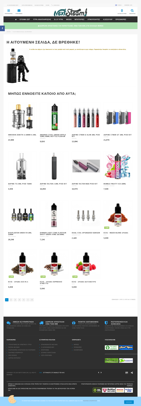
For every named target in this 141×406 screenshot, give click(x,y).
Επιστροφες (45, 350)
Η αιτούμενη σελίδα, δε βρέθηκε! (22, 31)
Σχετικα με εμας (14, 347)
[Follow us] (132, 373)
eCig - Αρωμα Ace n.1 (18, 282)
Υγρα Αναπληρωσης (42, 19)
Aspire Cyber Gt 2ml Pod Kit (118, 135)
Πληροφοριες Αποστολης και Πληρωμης (21, 350)
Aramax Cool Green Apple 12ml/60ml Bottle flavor (53, 135)
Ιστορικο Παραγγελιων (48, 352)
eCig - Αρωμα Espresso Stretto (51, 282)
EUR (128, 5)
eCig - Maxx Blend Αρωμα (116, 233)
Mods (69, 19)
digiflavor (12, 236)
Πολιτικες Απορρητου (15, 352)
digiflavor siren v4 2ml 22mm (20, 233)
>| (31, 299)
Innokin (11, 137)
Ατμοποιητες (94, 19)
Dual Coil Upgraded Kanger (86, 233)
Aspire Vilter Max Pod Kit (85, 184)
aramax (43, 138)
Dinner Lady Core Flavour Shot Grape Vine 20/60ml (53, 233)
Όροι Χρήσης (12, 355)
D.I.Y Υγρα (58, 19)
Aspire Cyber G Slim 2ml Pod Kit (86, 135)
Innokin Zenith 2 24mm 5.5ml (22, 135)
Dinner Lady (44, 236)
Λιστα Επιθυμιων (46, 355)
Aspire (74, 138)
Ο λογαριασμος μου (47, 347)
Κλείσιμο (129, 402)
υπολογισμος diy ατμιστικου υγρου (20, 344)
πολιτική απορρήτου (90, 401)
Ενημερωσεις (78, 350)
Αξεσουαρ (107, 19)
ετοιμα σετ (25, 19)
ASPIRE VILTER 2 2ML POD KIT (53, 184)
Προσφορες (121, 19)
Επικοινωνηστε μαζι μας (49, 344)
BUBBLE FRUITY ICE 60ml (115, 184)
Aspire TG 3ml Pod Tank (20, 184)
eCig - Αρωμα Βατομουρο (84, 282)
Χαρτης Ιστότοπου (14, 358)
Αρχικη (9, 31)
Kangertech (76, 235)
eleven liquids (109, 186)
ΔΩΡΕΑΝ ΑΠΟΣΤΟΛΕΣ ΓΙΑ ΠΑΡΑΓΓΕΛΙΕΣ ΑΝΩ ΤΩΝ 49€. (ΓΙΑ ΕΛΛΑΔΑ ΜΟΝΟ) (66, 372)
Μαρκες (76, 344)
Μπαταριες (79, 19)
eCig (105, 235)
